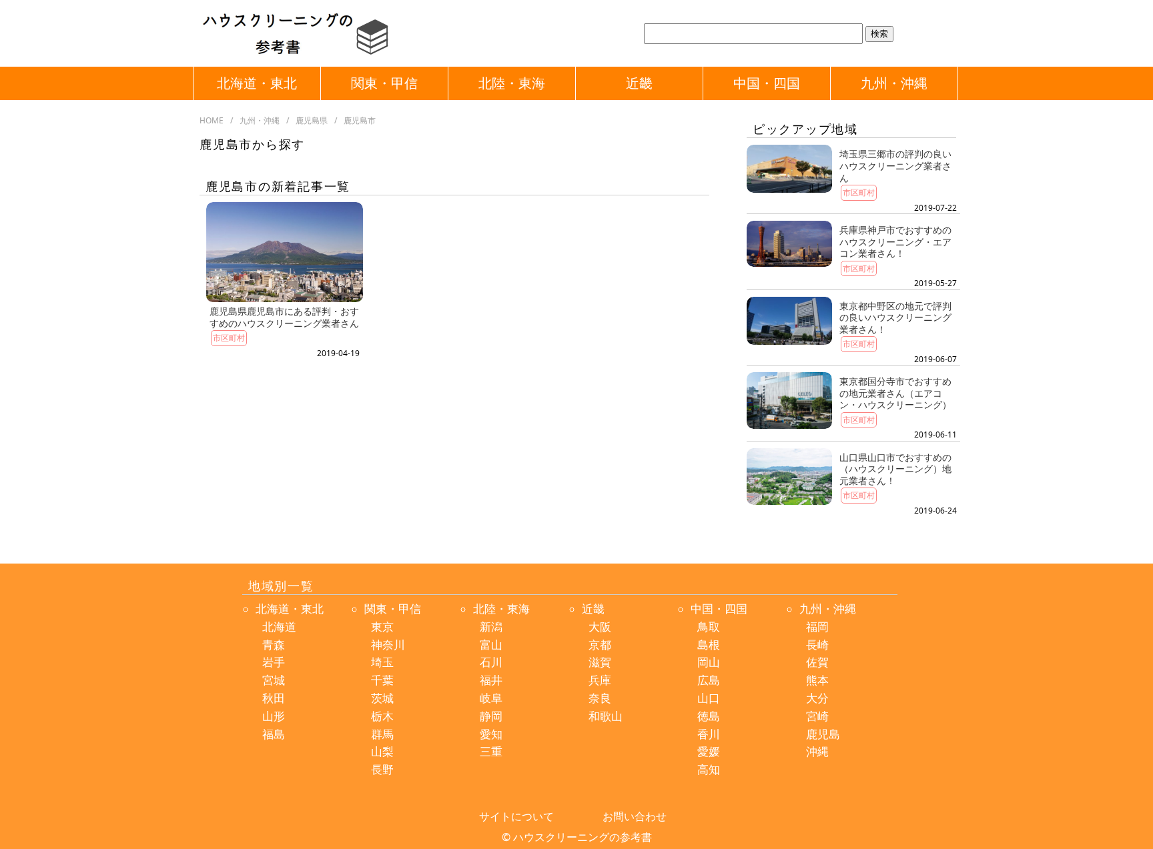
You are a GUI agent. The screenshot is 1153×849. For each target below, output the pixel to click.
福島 (273, 734)
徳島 (708, 716)
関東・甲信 (384, 83)
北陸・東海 (511, 83)
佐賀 (817, 662)
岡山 (708, 662)
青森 (273, 644)
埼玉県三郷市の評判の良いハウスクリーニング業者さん (895, 165)
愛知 (491, 734)
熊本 (817, 680)
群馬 (382, 734)
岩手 (273, 662)
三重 (491, 751)
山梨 (382, 751)
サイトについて (516, 816)
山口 (708, 698)
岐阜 (491, 698)
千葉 (382, 680)
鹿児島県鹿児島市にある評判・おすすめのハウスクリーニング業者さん (284, 317)
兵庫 (600, 680)
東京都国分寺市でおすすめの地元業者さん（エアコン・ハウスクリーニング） (895, 393)
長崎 (817, 644)
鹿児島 (823, 734)
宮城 (273, 680)
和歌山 (606, 716)
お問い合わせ (635, 816)
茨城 (382, 698)
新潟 (491, 626)
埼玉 (382, 662)
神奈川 (388, 644)
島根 (708, 644)
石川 (491, 662)
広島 (708, 680)
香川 (708, 734)
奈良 (600, 698)
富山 (491, 644)
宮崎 (817, 716)
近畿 (639, 83)
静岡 (491, 716)
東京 (382, 626)
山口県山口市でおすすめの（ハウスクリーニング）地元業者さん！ (895, 469)
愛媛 (708, 751)
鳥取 (708, 626)
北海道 (279, 626)
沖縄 (817, 751)
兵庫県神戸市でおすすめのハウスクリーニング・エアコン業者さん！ (895, 241)
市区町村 (229, 337)
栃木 (382, 716)
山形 (273, 716)
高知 (708, 769)
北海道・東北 (257, 83)
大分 (817, 698)
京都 (600, 644)
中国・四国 (766, 83)
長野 (382, 769)
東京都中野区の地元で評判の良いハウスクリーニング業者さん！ (895, 317)
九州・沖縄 (894, 83)
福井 (491, 680)
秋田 (273, 698)
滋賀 (600, 662)
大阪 (600, 626)
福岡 (817, 626)
